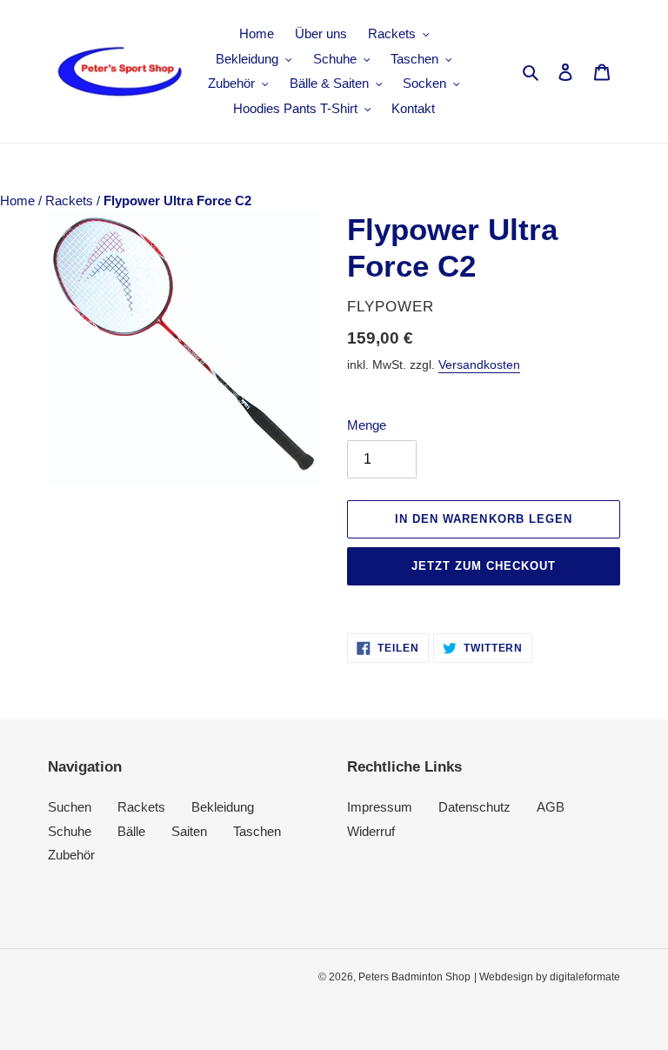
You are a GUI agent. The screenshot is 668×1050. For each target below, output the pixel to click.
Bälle (131, 831)
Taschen (257, 831)
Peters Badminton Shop (414, 977)
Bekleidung (222, 806)
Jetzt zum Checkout (484, 565)
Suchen (69, 806)
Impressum (379, 806)
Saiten (189, 831)
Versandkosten (479, 364)
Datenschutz (474, 806)
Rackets (71, 200)
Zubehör (71, 854)
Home (19, 200)
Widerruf (371, 831)
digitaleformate (585, 977)
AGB (550, 806)
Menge (366, 425)
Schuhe (69, 831)
